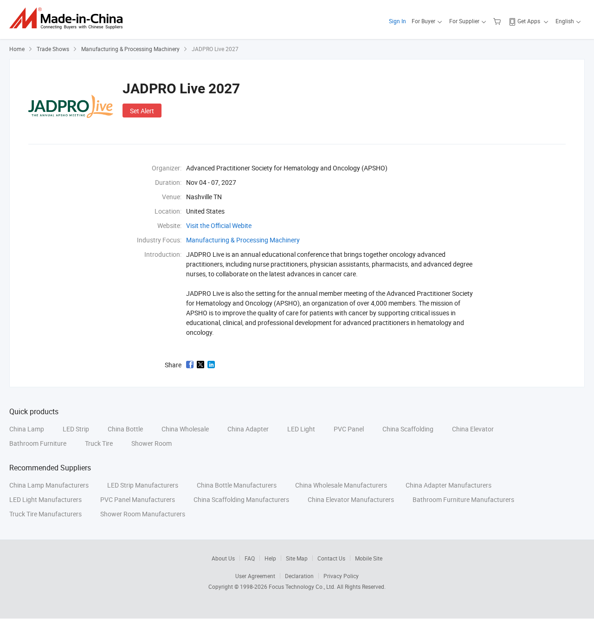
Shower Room (151, 443)
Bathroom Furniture (37, 443)
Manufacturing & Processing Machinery (130, 48)
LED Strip (76, 428)
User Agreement (255, 576)
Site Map (297, 558)
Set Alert (142, 110)
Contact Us (331, 558)
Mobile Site (368, 558)
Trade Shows (53, 48)
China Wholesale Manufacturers (341, 485)
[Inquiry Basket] (498, 21)
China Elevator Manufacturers (351, 499)
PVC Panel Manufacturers (137, 499)
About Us (223, 558)
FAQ (250, 558)
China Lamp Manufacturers (49, 485)
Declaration (299, 576)
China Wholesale (185, 428)
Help (270, 558)
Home (17, 48)
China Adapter (248, 428)
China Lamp (26, 428)
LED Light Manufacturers (45, 499)
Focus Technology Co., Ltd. (303, 586)
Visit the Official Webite (219, 225)
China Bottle (125, 428)
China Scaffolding (407, 428)
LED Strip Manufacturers (142, 485)
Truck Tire (99, 443)
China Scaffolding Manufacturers (241, 499)
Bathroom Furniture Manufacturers (463, 499)
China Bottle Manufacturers (237, 485)
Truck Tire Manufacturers (45, 513)
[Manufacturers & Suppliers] (69, 18)
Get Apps (529, 21)
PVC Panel (349, 428)
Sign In (397, 21)
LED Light (301, 428)
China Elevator (473, 428)
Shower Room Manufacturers (142, 513)
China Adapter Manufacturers (448, 485)
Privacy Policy (341, 576)
